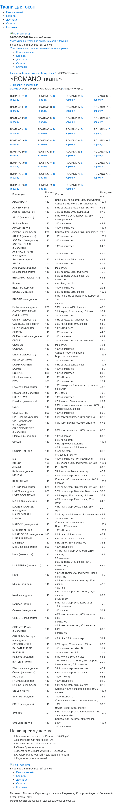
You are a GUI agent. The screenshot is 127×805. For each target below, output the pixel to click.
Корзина (63, 41)
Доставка (11, 19)
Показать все (15, 88)
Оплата (10, 23)
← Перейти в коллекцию (24, 85)
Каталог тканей (15, 12)
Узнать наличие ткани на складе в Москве (34, 41)
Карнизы (11, 16)
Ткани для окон (17, 6)
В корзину (18, 97)
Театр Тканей (48, 73)
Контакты (11, 27)
